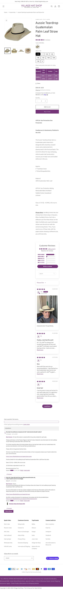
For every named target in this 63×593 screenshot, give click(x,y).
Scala (33, 535)
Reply (21, 470)
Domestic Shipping (23, 542)
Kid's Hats (6, 531)
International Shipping (24, 546)
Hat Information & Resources (50, 544)
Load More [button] (47, 406)
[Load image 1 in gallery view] (7, 51)
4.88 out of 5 (51, 249)
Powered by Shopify (37, 572)
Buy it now (47, 111)
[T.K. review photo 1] (47, 309)
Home (5, 12)
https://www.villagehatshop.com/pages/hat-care (18, 494)
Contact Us (21, 528)
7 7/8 (38, 61)
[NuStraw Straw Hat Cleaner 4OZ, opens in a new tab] (7, 503)
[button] (3, 6)
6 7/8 (38, 54)
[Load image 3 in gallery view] (21, 51)
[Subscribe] (32, 558)
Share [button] (38, 83)
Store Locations (50, 524)
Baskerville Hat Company (36, 547)
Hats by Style (7, 539)
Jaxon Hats (35, 539)
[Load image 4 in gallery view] (28, 51)
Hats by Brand (8, 535)
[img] (41, 289)
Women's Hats (8, 528)
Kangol (34, 531)
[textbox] (31, 422)
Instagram (48, 531)
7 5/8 (48, 57)
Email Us (48, 528)
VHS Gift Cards (8, 546)
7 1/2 (43, 57)
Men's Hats (7, 524)
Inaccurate (27, 470)
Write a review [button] (47, 266)
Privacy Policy (21, 539)
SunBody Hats (39, 19)
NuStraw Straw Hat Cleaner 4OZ (17, 503)
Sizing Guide (21, 524)
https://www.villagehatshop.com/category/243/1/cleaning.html (21, 498)
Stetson (34, 528)
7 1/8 (47, 54)
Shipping (38, 90)
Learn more (26, 424)
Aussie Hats (12, 12)
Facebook (48, 535)
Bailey (33, 524)
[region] (47, 72)
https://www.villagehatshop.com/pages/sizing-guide (19, 456)
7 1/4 (52, 54)
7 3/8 (38, 57)
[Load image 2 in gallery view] (14, 51)
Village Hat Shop (36, 542)
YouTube (48, 539)
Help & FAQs (21, 535)
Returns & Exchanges (23, 531)
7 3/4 (53, 57)
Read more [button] (40, 350)
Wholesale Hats (8, 542)
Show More (8, 511)
